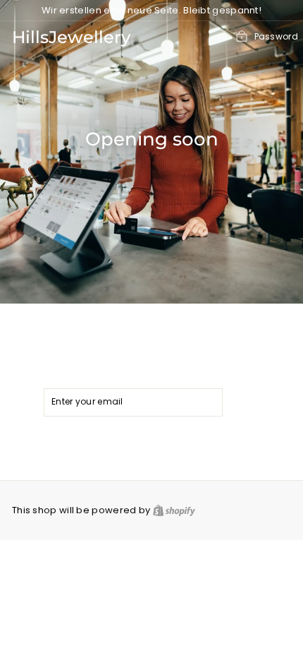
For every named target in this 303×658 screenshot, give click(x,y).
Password (276, 36)
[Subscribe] (248, 402)
